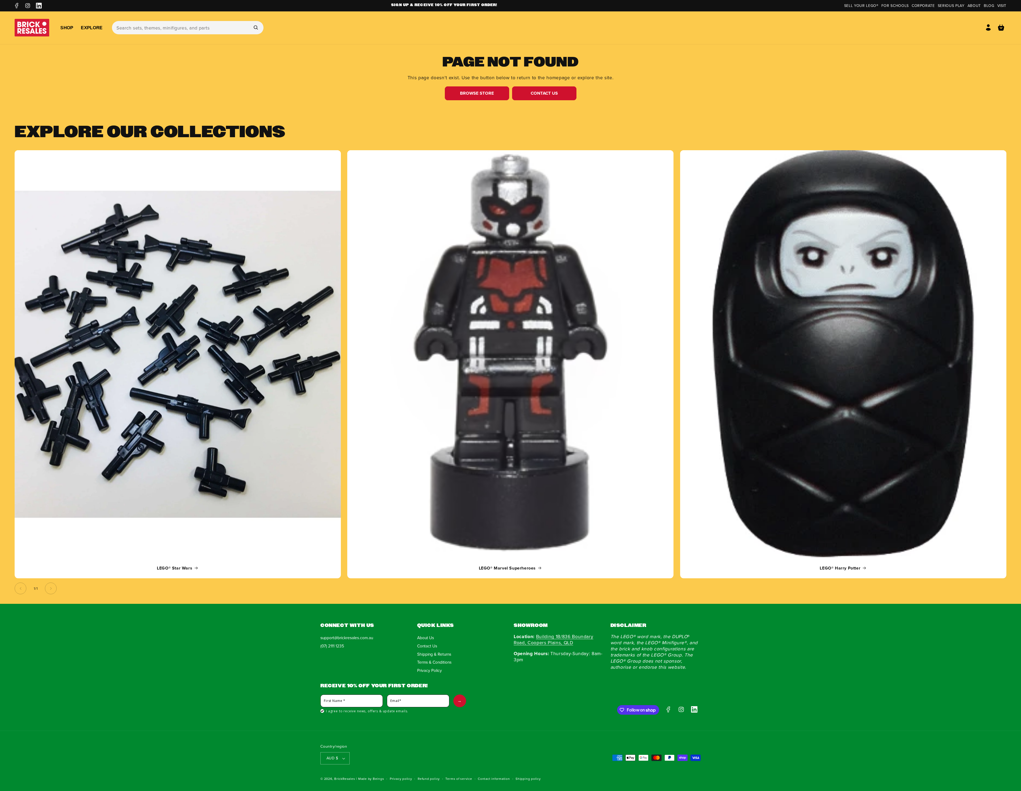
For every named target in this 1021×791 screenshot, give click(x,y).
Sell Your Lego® (861, 5)
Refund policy (429, 778)
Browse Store (477, 93)
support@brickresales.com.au (346, 638)
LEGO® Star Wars (174, 568)
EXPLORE (91, 27)
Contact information (494, 778)
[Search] (255, 27)
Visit (1001, 5)
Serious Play (951, 5)
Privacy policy (401, 778)
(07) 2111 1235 (332, 646)
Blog (989, 5)
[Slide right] (51, 588)
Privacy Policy (429, 670)
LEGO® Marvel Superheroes (507, 568)
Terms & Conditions (434, 662)
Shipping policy (528, 778)
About (974, 5)
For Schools (895, 5)
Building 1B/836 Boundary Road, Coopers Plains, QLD (553, 639)
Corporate (923, 5)
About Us (425, 638)
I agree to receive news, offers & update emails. (367, 711)
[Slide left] (20, 588)
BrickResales (344, 778)
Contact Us (544, 93)
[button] (1001, 27)
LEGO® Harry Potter (840, 568)
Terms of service (458, 778)
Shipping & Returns (434, 654)
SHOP (66, 27)
